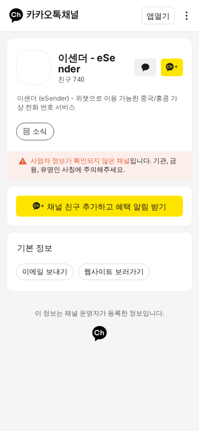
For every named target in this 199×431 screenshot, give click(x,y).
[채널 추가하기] (172, 67)
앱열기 (158, 15)
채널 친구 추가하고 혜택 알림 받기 (106, 206)
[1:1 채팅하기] (145, 67)
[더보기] (183, 15)
